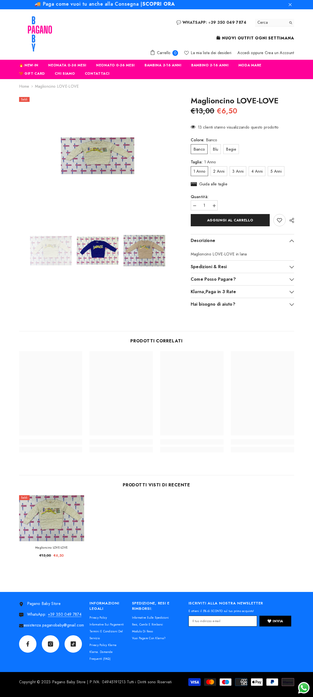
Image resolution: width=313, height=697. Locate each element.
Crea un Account (279, 53)
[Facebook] (27, 644)
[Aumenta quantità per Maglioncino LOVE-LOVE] (214, 205)
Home (24, 86)
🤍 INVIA (275, 621)
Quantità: (200, 196)
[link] (50, 442)
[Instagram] (50, 644)
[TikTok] (73, 644)
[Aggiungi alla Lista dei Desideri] (279, 220)
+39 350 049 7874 (64, 614)
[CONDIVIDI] (290, 220)
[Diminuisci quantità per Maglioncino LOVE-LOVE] (194, 205)
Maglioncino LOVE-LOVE (51, 547)
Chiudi (290, 5)
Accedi (243, 53)
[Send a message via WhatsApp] (304, 688)
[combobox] (271, 22)
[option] (97, 156)
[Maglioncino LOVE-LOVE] (51, 518)
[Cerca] (274, 22)
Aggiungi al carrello (230, 220)
